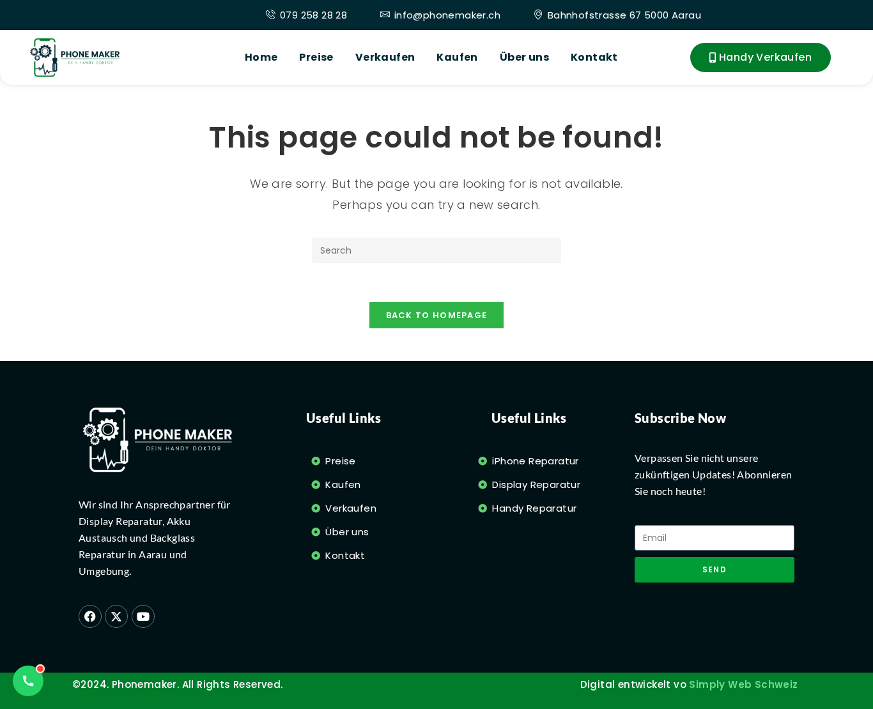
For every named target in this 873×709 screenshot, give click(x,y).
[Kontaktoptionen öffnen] (28, 681)
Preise (316, 57)
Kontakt (594, 57)
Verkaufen (385, 57)
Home (261, 57)
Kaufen (456, 57)
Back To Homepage (437, 315)
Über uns (524, 57)
